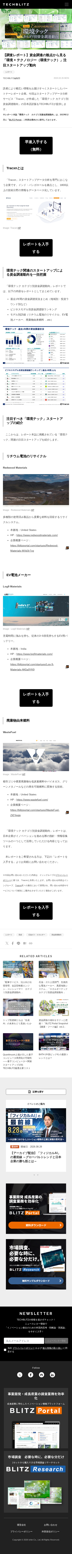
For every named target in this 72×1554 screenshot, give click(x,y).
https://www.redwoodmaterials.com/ (37, 535)
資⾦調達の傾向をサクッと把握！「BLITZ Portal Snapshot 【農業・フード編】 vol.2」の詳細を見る (54, 1015)
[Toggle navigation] (66, 4)
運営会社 (21, 1525)
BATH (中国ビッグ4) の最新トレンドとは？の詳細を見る (54, 1052)
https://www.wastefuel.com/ (32, 799)
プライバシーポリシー (24, 1348)
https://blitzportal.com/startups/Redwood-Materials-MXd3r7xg (34, 548)
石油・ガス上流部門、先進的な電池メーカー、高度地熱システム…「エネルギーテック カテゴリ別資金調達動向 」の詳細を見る (54, 978)
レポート (9, 72)
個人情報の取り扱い (52, 1348)
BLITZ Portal (15, 120)
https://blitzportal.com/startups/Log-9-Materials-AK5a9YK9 (32, 667)
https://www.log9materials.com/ (34, 653)
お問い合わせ (50, 1525)
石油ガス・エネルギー (36, 935)
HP (19, 228)
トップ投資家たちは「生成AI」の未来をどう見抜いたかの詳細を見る (18, 1015)
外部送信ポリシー (50, 1531)
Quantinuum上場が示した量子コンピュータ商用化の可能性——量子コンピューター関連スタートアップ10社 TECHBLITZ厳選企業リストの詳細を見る (18, 1052)
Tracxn (18, 885)
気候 (20, 935)
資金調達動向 (56, 935)
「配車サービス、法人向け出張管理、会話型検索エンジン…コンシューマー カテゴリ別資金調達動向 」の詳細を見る (18, 978)
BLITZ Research (36, 1482)
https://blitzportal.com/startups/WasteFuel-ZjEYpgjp (34, 813)
